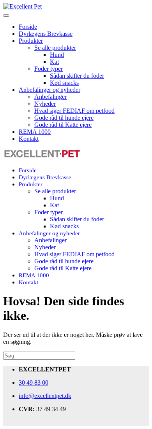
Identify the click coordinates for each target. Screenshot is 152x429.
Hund (57, 54)
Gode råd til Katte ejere (63, 124)
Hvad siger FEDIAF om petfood (74, 110)
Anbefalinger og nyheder (49, 89)
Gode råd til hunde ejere (64, 117)
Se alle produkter (55, 47)
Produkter (31, 40)
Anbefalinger (50, 96)
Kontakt (29, 138)
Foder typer (48, 68)
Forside (28, 26)
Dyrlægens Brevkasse (45, 33)
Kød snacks (64, 82)
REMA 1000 (35, 131)
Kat (54, 61)
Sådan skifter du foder (77, 75)
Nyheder (45, 103)
